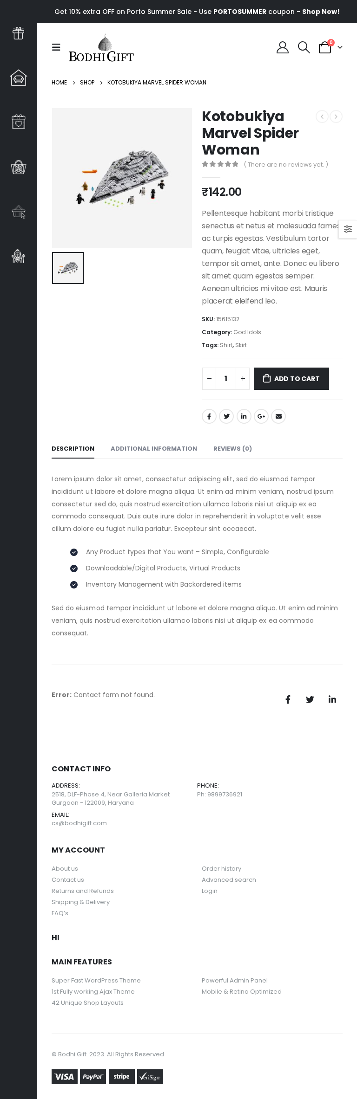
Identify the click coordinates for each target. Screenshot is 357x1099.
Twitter (226, 416)
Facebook (209, 416)
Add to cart (297, 378)
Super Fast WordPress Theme (96, 980)
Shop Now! (321, 11)
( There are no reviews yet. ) (286, 164)
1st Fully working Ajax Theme (93, 991)
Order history (221, 868)
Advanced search (229, 879)
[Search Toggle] (304, 47)
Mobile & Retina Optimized (242, 991)
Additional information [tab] (154, 448)
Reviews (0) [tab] (232, 448)
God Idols (247, 332)
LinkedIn (244, 416)
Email (278, 416)
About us (65, 868)
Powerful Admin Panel (235, 980)
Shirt (226, 345)
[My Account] (283, 47)
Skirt (241, 345)
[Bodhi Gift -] (101, 47)
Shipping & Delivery (81, 902)
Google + (261, 416)
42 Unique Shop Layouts (88, 1002)
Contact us (68, 879)
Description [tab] (73, 448)
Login (210, 890)
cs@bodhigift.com (79, 823)
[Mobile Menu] (59, 47)
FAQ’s (60, 913)
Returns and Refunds (83, 890)
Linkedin (332, 699)
